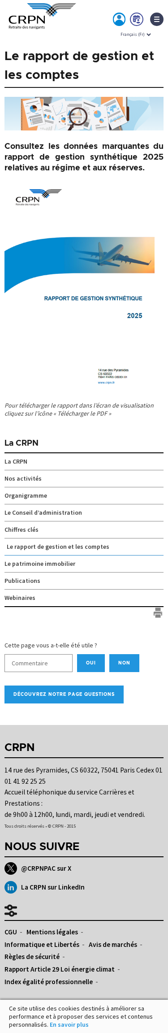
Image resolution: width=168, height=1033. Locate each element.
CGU (10, 932)
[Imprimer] (158, 612)
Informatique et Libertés (41, 944)
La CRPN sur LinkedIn (53, 887)
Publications (22, 581)
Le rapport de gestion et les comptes (58, 547)
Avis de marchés (113, 944)
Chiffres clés (21, 529)
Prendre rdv (137, 21)
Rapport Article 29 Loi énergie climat (59, 969)
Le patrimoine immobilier (39, 564)
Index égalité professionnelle (48, 981)
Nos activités (23, 478)
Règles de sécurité (32, 956)
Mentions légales (52, 932)
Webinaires (19, 598)
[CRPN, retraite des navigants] (40, 22)
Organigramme (25, 495)
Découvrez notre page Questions (64, 694)
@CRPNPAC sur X (46, 868)
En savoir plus (69, 1024)
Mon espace (119, 21)
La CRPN (21, 443)
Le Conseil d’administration (43, 512)
